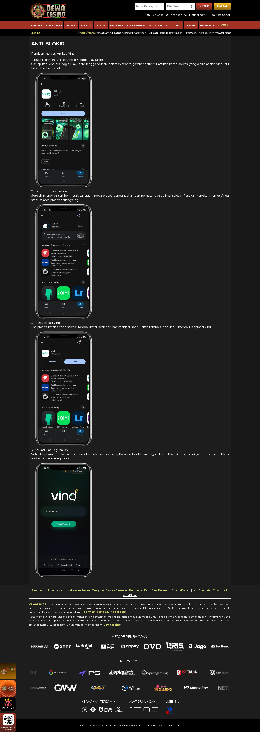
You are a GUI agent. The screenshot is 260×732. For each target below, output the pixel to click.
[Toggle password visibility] (191, 6)
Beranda (37, 25)
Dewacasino (37, 603)
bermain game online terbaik (105, 611)
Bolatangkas (136, 25)
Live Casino (54, 25)
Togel (101, 25)
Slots (71, 25)
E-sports (116, 25)
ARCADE (86, 25)
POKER (176, 25)
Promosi (206, 25)
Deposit (191, 25)
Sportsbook (158, 25)
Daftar (222, 6)
